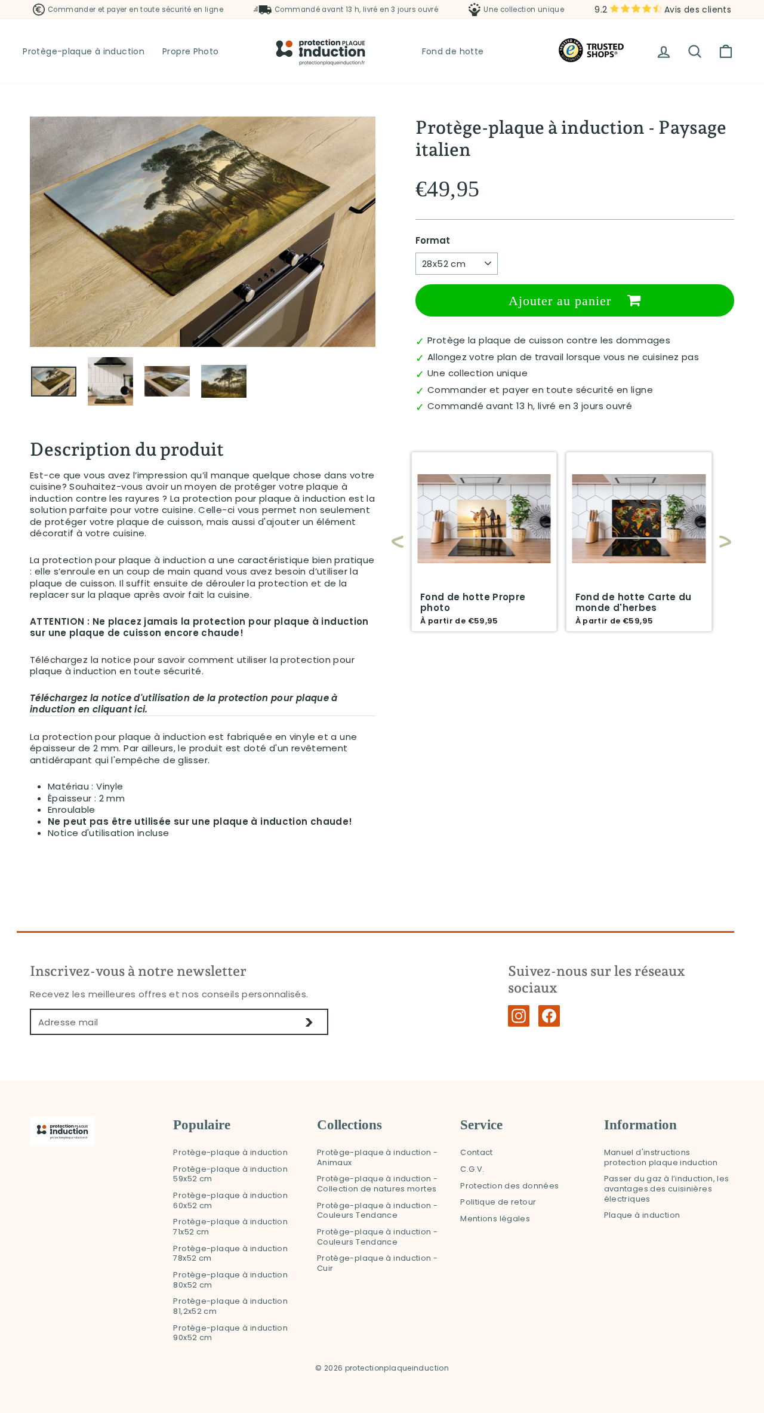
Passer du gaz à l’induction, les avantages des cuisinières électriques (666, 1188)
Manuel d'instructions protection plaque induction (661, 1157)
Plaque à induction (642, 1215)
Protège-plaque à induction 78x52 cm (230, 1253)
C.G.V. (472, 1169)
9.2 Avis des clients (662, 9)
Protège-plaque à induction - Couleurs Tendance (377, 1210)
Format (432, 241)
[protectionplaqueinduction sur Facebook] (549, 1016)
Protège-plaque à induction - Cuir (377, 1263)
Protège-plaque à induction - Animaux (377, 1157)
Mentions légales (495, 1219)
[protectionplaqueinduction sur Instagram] (519, 1016)
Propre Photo (190, 51)
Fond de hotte (453, 51)
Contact (476, 1152)
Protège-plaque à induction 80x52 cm (230, 1280)
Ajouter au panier (562, 300)
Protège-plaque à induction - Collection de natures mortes (377, 1184)
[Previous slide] (397, 542)
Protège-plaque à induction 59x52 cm (230, 1174)
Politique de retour (498, 1202)
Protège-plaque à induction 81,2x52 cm (230, 1306)
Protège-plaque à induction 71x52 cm (230, 1227)
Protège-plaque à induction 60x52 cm (230, 1200)
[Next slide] (719, 542)
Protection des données (509, 1186)
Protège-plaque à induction (83, 51)
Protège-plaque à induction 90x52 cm (230, 1333)
